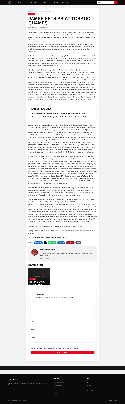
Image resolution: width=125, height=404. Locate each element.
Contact (89, 385)
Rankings (55, 393)
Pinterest (70, 242)
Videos (45, 2)
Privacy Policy (90, 391)
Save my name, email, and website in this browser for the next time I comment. (55, 348)
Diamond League (57, 385)
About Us (65, 2)
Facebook (38, 242)
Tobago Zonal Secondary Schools (56, 237)
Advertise (89, 388)
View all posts (44, 258)
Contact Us (55, 2)
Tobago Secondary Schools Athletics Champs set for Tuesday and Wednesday (39, 284)
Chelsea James (38, 237)
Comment (34, 301)
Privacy (111, 400)
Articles (19, 2)
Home (29, 11)
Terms (115, 400)
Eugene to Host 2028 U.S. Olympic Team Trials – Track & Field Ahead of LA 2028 (59, 117)
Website (33, 338)
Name (33, 321)
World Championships (58, 382)
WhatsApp (52, 242)
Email (78, 242)
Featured (28, 2)
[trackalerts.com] (34, 252)
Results (37, 2)
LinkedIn (61, 242)
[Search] (115, 2)
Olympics (55, 388)
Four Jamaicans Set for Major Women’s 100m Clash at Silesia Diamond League (58, 113)
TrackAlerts (14, 400)
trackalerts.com (34, 27)
